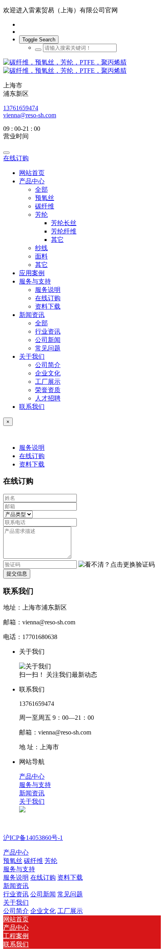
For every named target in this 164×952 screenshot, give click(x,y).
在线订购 (16, 158)
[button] (116, 565)
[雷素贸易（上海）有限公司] (82, 66)
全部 (41, 189)
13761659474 (20, 108)
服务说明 (32, 447)
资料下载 (32, 464)
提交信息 (16, 574)
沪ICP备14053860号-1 (33, 837)
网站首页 (32, 172)
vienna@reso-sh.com (29, 115)
